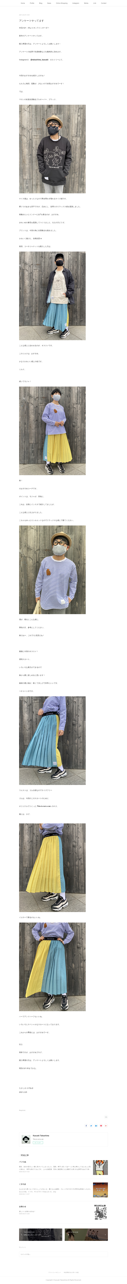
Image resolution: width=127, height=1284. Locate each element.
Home (23, 3)
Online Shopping (61, 3)
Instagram (75, 3)
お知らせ (22, 1206)
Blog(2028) (22, 1110)
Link (94, 3)
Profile (32, 3)
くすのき (22, 1184)
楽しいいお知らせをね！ (27, 1211)
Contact (103, 3)
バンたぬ (22, 1161)
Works (86, 3)
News (49, 3)
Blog (40, 3)
